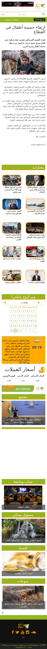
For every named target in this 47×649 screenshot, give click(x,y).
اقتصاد (22, 547)
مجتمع (23, 396)
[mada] (18, 6)
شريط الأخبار (39, 20)
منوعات (22, 580)
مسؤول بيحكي (23, 514)
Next (42, 413)
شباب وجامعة (23, 481)
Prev (5, 413)
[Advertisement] (23, 453)
